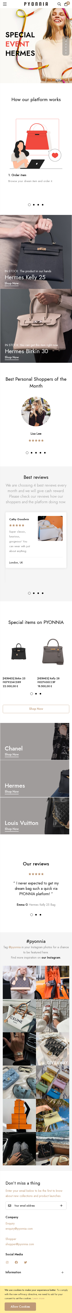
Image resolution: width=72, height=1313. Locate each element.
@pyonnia (15, 947)
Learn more (38, 1298)
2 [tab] (33, 204)
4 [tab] (42, 204)
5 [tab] (45, 452)
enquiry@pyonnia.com (19, 1229)
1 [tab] (29, 204)
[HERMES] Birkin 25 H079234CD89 (14, 680)
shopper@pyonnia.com (20, 1244)
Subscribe (61, 1205)
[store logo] (36, 4)
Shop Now (11, 283)
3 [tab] (38, 204)
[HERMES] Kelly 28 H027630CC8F (48, 680)
